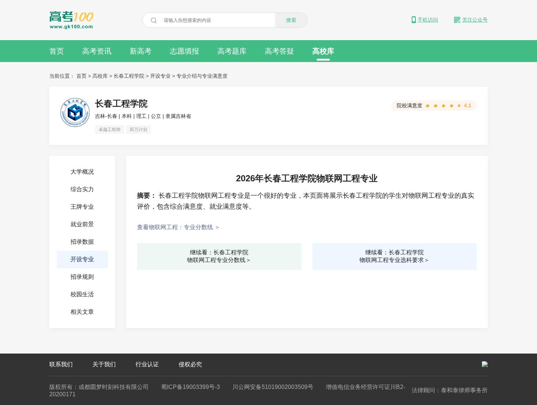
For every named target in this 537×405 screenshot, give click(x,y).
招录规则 (82, 277)
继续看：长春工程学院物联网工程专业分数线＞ (219, 256)
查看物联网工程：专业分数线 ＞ (178, 227)
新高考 (141, 51)
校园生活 (82, 294)
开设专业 (160, 76)
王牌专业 (82, 207)
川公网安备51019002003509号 (272, 387)
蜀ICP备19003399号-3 (190, 387)
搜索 (291, 20)
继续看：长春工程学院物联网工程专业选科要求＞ (394, 256)
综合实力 (82, 189)
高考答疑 (279, 51)
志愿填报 (184, 51)
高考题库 (232, 51)
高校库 (323, 51)
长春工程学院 (129, 76)
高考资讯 (96, 51)
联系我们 (61, 364)
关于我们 (104, 364)
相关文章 (82, 312)
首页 (56, 51)
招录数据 (82, 242)
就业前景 (82, 224)
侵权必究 (190, 364)
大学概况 (82, 172)
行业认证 (147, 364)
